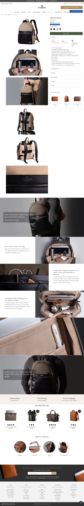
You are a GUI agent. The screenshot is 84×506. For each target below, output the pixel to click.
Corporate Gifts (73, 494)
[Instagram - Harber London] (75, 504)
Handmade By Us (55, 68)
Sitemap (57, 500)
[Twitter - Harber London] (71, 504)
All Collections (58, 498)
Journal (73, 497)
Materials (53, 73)
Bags (29, 12)
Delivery (53, 81)
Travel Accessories (57, 489)
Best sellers (42, 497)
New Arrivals (57, 494)
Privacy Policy (10, 495)
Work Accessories (57, 490)
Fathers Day (57, 497)
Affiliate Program (73, 489)
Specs (52, 85)
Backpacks (9, 14)
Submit (54, 473)
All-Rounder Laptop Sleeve (10, 426)
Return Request (26, 498)
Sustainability (54, 77)
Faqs (26, 494)
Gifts (50, 12)
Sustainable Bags (57, 495)
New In (44, 12)
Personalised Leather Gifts (58, 492)
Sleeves (23, 12)
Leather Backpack (73, 426)
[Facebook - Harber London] (73, 504)
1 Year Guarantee (10, 492)
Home (2, 14)
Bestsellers (58, 12)
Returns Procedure (10, 494)
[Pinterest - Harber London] (77, 504)
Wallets (17, 12)
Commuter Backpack (31, 426)
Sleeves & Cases (42, 490)
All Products (42, 498)
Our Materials (26, 490)
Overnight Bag (52, 426)
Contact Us (26, 492)
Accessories (36, 12)
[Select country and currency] (1, 3)
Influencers (73, 490)
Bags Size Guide (26, 497)
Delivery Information (10, 490)
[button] (53, 20)
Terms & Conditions (10, 489)
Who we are (26, 489)
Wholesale (73, 495)
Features (53, 37)
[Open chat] (81, 503)
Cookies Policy (10, 497)
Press (73, 492)
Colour (53, 26)
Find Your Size (26, 495)
